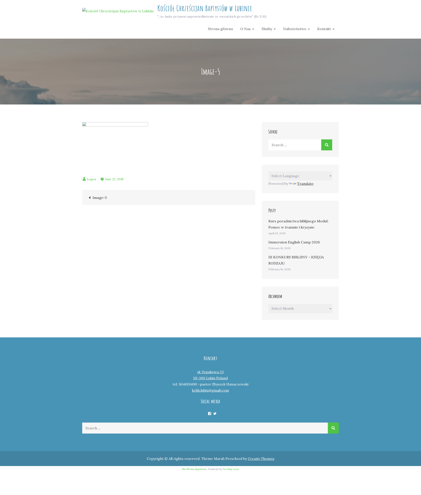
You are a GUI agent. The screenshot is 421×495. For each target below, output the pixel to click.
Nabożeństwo (294, 29)
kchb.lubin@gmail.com (210, 390)
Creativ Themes (261, 458)
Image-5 (100, 197)
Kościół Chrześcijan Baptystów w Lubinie (204, 8)
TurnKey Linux (231, 469)
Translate (305, 183)
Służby (267, 29)
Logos (91, 179)
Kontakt (324, 29)
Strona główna (220, 29)
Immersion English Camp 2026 (294, 242)
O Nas (245, 29)
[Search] (326, 144)
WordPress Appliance (194, 469)
